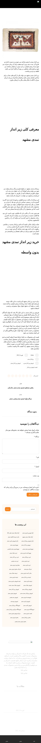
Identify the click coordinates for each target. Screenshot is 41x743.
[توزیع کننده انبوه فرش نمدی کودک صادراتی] (20, 698)
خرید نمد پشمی (14, 561)
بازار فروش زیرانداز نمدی (27, 541)
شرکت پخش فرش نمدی (15, 569)
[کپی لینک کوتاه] (9, 376)
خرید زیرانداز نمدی (26, 557)
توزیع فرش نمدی (14, 545)
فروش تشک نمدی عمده (14, 585)
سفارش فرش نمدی (15, 565)
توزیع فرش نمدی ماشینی (13, 549)
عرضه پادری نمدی (28, 581)
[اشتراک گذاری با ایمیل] (16, 376)
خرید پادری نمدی (27, 565)
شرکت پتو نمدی (28, 569)
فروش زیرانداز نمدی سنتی (26, 593)
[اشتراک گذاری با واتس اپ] (23, 376)
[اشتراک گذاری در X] (30, 376)
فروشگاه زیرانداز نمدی (14, 605)
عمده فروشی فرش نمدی (14, 581)
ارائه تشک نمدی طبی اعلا (13, 533)
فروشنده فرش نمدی (26, 597)
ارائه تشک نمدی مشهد (27, 537)
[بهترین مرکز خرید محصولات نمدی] (31, 4)
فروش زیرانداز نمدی (27, 589)
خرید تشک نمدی (13, 553)
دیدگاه (36, 436)
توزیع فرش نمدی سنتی (27, 549)
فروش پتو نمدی (14, 601)
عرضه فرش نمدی (14, 577)
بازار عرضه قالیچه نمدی (13, 537)
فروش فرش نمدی (12, 593)
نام (37, 457)
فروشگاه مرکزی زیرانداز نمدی (13, 609)
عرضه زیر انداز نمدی (26, 577)
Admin (32, 355)
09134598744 (16, 673)
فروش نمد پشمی (14, 597)
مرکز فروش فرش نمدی (14, 613)
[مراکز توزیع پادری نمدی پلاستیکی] (20, 718)
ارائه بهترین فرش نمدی (27, 533)
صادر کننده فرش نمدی (26, 573)
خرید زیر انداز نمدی (14, 557)
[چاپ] (12, 376)
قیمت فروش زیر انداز (32, 367)
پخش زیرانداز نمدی (26, 617)
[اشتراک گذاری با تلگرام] (19, 376)
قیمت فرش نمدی (28, 613)
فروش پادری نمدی (25, 601)
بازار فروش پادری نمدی (12, 541)
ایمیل (37, 466)
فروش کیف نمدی (27, 605)
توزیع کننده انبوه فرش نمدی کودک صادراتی (20, 707)
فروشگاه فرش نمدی (29, 609)
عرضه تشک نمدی (13, 573)
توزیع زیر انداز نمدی (25, 545)
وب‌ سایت (36, 476)
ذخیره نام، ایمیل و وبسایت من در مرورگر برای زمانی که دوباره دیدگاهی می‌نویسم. (21, 488)
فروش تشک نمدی (27, 585)
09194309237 (16, 670)
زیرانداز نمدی (30, 359)
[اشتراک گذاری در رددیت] (27, 376)
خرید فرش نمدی (25, 561)
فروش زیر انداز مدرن (28, 363)
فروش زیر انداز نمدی (16, 363)
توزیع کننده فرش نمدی (25, 553)
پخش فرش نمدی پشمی (20, 621)
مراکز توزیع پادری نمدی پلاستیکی (20, 727)
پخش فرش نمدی (14, 617)
